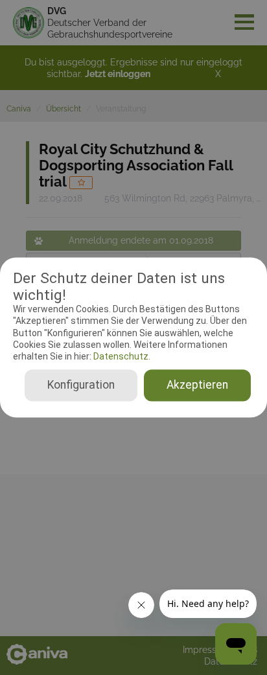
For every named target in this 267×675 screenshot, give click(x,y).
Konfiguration (81, 385)
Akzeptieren (197, 385)
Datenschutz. (120, 356)
